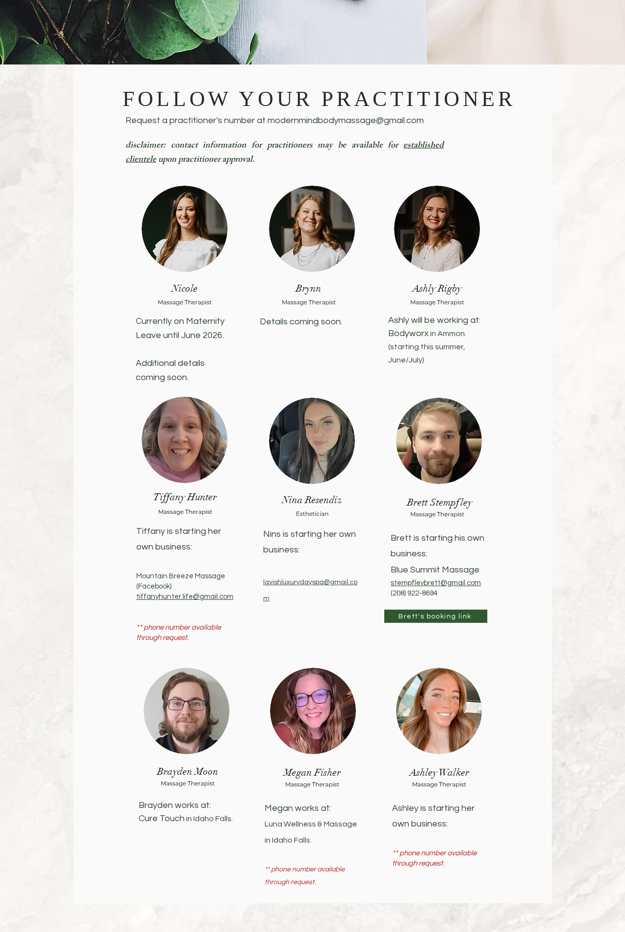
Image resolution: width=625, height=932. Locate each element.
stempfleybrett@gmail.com (436, 583)
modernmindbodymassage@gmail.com (346, 120)
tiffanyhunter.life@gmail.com (184, 596)
